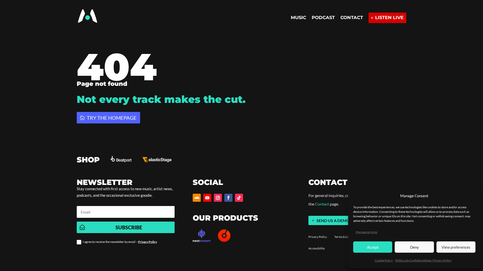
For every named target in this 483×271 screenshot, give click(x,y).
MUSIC (298, 18)
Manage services (366, 232)
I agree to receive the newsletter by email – (120, 242)
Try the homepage (112, 118)
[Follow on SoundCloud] (197, 198)
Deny (414, 247)
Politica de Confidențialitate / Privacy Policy (423, 260)
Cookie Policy (384, 260)
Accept (373, 247)
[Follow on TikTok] (239, 198)
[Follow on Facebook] (228, 198)
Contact (322, 203)
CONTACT (351, 18)
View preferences (455, 247)
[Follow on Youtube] (207, 198)
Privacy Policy (147, 242)
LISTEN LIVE (389, 17)
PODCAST (323, 18)
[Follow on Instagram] (218, 198)
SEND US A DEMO (333, 220)
